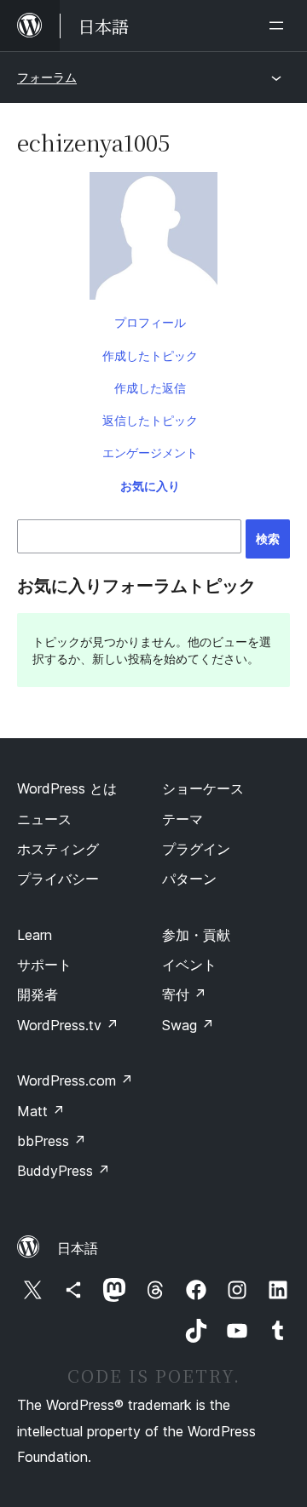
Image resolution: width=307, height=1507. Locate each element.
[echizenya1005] (153, 239)
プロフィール (150, 322)
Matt (41, 1111)
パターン (189, 878)
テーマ (182, 819)
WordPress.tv (68, 1025)
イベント (189, 964)
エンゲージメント (150, 452)
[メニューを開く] (279, 25)
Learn (34, 934)
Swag (188, 1025)
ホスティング (58, 848)
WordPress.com (75, 1080)
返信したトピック (150, 420)
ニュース (44, 819)
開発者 (37, 994)
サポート (44, 964)
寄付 (184, 994)
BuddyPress (63, 1170)
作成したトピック (150, 355)
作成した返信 (150, 388)
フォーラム (47, 77)
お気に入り (150, 485)
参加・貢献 (196, 934)
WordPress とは (67, 788)
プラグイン (196, 848)
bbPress (51, 1140)
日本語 (77, 1248)
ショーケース (203, 788)
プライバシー (58, 878)
